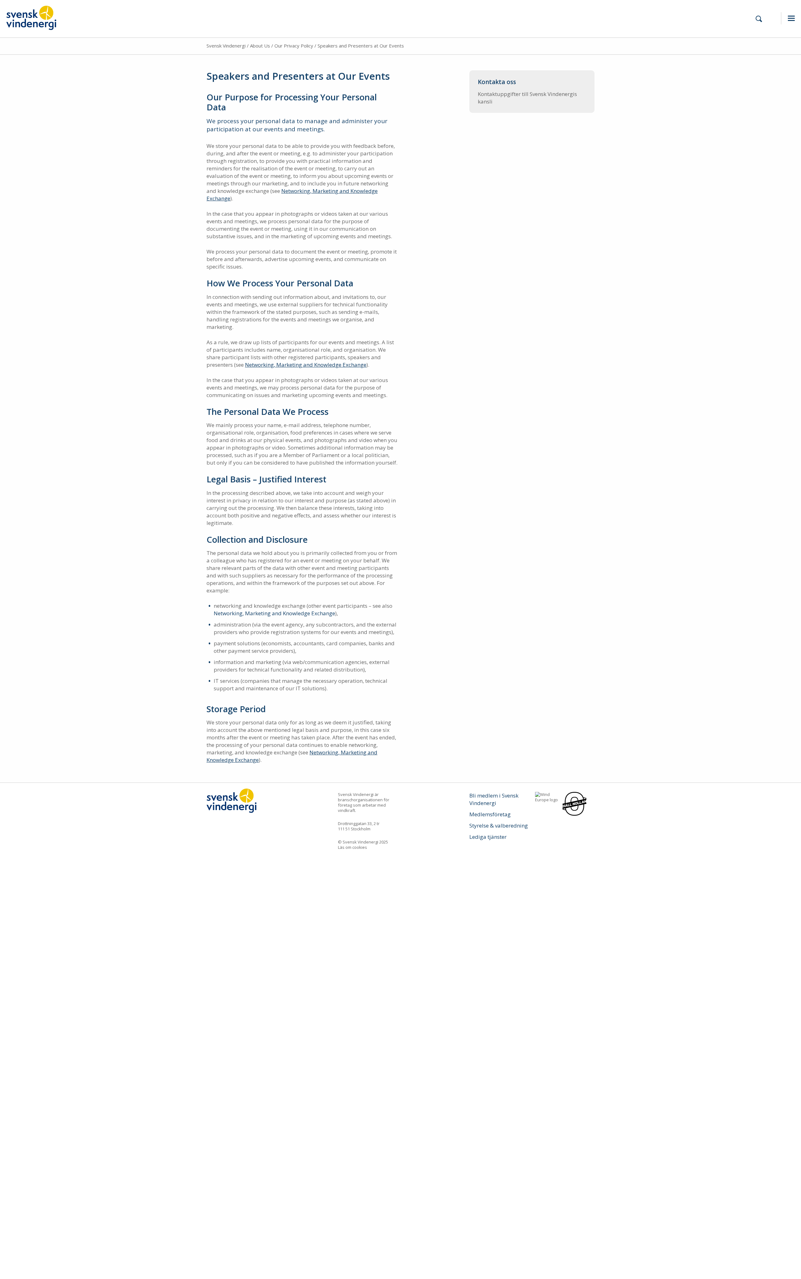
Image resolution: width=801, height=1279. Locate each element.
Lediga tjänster (488, 836)
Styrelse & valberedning (498, 825)
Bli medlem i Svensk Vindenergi (493, 799)
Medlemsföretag (490, 814)
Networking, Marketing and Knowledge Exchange (305, 364)
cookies (359, 847)
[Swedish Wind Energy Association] (31, 17)
